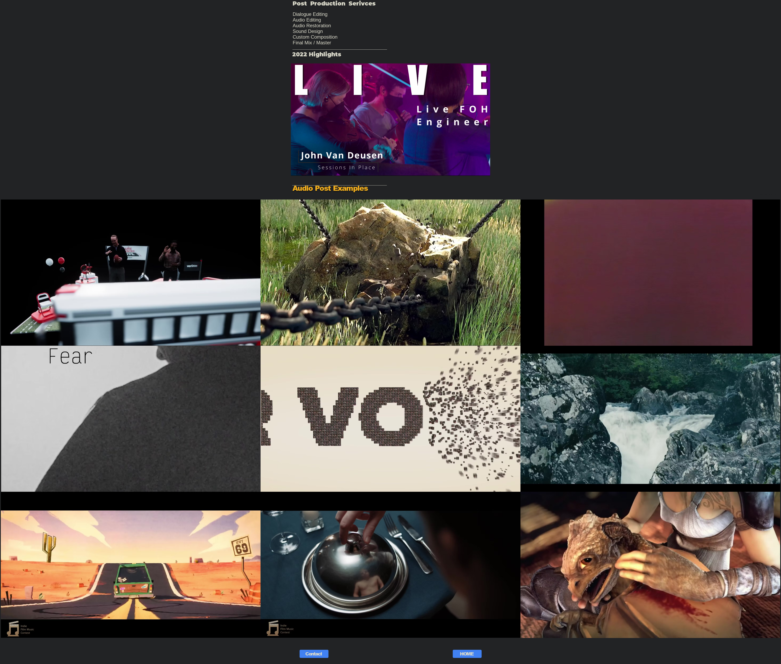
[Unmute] (303, 170)
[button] (6, 194)
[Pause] (296, 170)
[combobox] (766, 194)
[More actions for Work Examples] (6, 194)
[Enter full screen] (484, 170)
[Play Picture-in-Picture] (477, 170)
